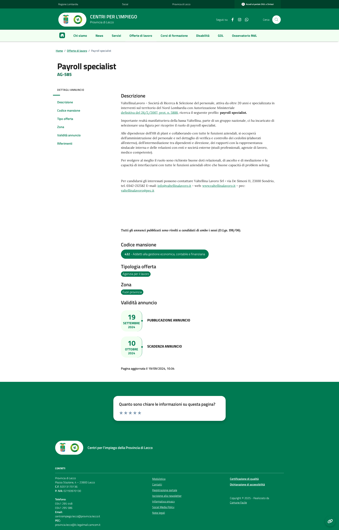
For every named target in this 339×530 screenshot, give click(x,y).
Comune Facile (238, 502)
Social (125, 4)
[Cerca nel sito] (276, 19)
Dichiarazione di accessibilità (247, 484)
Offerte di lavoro (77, 51)
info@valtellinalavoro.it (174, 186)
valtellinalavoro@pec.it (137, 190)
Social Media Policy (163, 507)
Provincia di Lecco (181, 4)
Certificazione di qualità (244, 479)
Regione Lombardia (68, 4)
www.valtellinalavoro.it (219, 186)
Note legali (158, 513)
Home (59, 51)
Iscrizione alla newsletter (167, 496)
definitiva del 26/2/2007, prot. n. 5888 (149, 113)
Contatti (157, 484)
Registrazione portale (164, 490)
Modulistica (158, 479)
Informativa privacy (163, 501)
